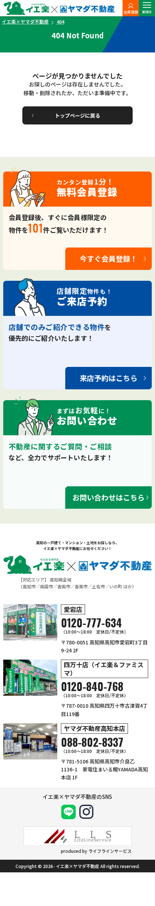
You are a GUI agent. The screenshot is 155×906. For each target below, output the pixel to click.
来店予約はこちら (108, 378)
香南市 (63, 586)
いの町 (115, 586)
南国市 (46, 586)
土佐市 (98, 586)
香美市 (81, 586)
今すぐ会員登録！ (108, 258)
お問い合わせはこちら (108, 497)
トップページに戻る (77, 115)
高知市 (29, 586)
